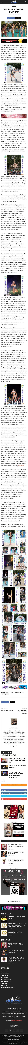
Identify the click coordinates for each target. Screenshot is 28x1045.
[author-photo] (14, 725)
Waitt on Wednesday (7, 710)
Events (14, 6)
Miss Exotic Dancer (6, 979)
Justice (12, 692)
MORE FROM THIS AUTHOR (9, 755)
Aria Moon (7, 692)
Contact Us (4, 985)
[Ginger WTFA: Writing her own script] (4, 854)
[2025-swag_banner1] (14, 41)
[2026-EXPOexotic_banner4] (14, 687)
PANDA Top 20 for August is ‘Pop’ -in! (16, 917)
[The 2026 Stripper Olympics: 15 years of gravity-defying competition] (4, 773)
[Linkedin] (14, 746)
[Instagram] (10, 1030)
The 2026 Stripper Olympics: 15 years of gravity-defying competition (16, 774)
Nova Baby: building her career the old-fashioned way (17, 760)
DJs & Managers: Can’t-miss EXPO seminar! (22, 712)
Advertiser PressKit (6, 981)
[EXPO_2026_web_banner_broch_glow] (14, 908)
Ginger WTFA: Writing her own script (16, 852)
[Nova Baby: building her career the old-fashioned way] (4, 760)
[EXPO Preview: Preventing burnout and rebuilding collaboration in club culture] (4, 861)
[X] (17, 746)
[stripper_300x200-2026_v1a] (14, 812)
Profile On (4, 762)
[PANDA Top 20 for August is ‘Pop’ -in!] (4, 919)
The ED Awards (5, 975)
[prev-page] (2, 780)
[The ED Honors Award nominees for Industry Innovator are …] (4, 933)
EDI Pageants (4, 977)
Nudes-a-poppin (5, 694)
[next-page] (4, 780)
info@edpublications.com (16, 1020)
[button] (2, 2)
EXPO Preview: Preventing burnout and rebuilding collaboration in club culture (16, 861)
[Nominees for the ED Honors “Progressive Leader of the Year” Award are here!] (4, 925)
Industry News (3, 775)
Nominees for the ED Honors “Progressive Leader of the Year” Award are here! (17, 925)
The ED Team (4, 983)
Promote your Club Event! (7, 987)
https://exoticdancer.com (14, 728)
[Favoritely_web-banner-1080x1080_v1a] (14, 882)
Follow (24, 793)
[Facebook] (11, 746)
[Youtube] (21, 1030)
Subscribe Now (5, 973)
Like (25, 790)
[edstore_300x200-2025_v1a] (14, 830)
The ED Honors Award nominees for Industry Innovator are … (15, 932)
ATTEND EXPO (4, 971)
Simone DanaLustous (19, 692)
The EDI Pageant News (3, 768)
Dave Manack (11, 14)
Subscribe (23, 799)
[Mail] (14, 1030)
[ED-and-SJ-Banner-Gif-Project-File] (14, 116)
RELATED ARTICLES (7, 753)
